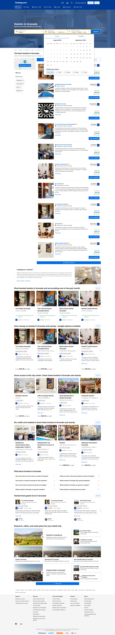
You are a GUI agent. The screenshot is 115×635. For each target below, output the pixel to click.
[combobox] (29, 32)
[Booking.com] (21, 3)
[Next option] (100, 306)
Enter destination (22, 30)
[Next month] (91, 40)
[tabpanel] (69, 56)
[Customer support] (72, 3)
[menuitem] (18, 7)
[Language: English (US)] (67, 3)
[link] (24, 80)
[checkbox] (66, 46)
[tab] (57, 36)
